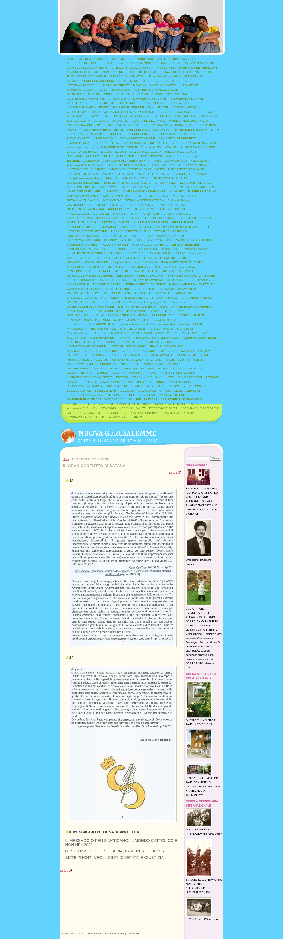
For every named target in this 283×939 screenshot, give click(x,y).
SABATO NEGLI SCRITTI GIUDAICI (130, 169)
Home (70, 58)
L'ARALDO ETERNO (79, 218)
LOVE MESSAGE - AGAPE (196, 333)
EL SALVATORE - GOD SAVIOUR (87, 76)
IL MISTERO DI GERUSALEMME (103, 129)
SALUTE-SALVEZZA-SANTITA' (134, 94)
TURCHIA (124, 337)
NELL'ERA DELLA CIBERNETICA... (176, 116)
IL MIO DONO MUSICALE (142, 63)
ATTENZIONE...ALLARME (109, 72)
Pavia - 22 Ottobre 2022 (115, 196)
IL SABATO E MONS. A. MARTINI (126, 165)
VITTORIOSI (74, 187)
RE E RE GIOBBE (182, 222)
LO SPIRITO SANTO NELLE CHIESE (156, 89)
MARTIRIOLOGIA (180, 381)
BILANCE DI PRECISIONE (83, 182)
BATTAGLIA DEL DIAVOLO (83, 200)
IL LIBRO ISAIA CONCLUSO (198, 147)
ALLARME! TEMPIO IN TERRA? (86, 253)
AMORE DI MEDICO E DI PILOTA (188, 120)
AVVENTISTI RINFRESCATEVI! (176, 58)
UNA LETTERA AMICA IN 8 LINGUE (127, 178)
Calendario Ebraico (78, 333)
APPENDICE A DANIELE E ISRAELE (118, 125)
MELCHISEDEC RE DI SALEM (186, 169)
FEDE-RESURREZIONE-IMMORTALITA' (91, 324)
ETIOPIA (104, 107)
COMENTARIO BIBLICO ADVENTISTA (116, 258)
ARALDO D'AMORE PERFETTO (178, 138)
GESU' (99, 191)
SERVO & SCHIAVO (150, 156)
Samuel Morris (197, 253)
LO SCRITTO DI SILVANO (114, 89)
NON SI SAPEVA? (178, 103)
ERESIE (138, 196)
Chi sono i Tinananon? (196, 249)
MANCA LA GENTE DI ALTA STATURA (191, 284)
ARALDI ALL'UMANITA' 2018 (122, 350)
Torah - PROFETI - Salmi (145, 213)
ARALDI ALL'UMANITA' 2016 (166, 346)
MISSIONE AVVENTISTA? (82, 293)
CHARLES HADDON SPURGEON (191, 306)
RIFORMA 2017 (136, 346)
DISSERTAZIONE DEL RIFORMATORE (90, 306)
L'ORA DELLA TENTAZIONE (191, 173)
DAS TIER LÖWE (171, 63)
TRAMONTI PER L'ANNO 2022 (85, 395)
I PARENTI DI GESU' (79, 191)
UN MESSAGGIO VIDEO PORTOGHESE (190, 240)
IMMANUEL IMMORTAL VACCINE (87, 262)
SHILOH (157, 297)
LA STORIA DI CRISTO (106, 284)
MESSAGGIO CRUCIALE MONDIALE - (156, 337)
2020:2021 (122, 280)
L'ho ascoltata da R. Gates (82, 173)
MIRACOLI (139, 85)
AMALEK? (171, 147)
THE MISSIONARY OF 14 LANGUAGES (192, 275)
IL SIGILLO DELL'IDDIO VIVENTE (87, 67)
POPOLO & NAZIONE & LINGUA (163, 125)
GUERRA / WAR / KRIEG (82, 364)
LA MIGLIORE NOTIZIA (171, 209)
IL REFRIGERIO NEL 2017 (83, 342)
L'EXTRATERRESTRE (185, 244)
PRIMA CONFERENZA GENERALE (181, 262)
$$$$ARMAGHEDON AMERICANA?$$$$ (142, 306)
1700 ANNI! (150, 262)
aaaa (70, 147)
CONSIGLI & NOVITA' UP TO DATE (198, 377)
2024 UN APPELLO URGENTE (105, 134)
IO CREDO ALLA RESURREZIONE (133, 58)
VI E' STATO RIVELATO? (201, 187)
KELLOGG (211, 227)
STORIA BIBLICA (151, 147)
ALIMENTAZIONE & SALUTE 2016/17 (129, 404)
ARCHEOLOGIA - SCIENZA (116, 381)
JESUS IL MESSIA (78, 142)
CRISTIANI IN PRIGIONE (197, 297)
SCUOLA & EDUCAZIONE (196, 350)
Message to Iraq (135, 311)
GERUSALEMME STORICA (83, 112)
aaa (79, 147)
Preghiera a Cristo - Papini (145, 266)
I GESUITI (116, 297)
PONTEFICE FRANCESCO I (84, 399)
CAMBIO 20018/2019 (167, 319)
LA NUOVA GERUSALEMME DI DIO (88, 319)
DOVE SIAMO (193, 368)
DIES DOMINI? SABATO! (193, 165)
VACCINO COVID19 (184, 196)
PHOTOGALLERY (117, 386)
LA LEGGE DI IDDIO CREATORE (86, 297)
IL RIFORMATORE (106, 227)
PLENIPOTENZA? (112, 63)
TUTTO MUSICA (176, 280)
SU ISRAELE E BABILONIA (190, 129)
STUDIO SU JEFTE (186, 112)
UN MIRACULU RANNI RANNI (166, 311)
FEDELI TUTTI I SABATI (143, 72)
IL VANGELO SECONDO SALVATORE (90, 377)
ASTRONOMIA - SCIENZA (127, 359)
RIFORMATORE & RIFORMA (109, 355)
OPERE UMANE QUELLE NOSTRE (120, 103)
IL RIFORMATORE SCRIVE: (149, 98)
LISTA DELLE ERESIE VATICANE (87, 231)
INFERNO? (111, 240)
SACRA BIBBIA (183, 293)
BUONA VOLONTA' (78, 138)
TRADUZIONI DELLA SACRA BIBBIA (123, 293)
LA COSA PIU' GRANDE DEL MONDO (90, 280)
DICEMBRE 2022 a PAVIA (100, 187)
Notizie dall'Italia (200, 160)
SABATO (159, 169)
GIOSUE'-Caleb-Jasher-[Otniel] (85, 315)
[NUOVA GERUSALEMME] (68, 434)
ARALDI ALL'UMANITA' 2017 (84, 350)
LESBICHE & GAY (157, 196)
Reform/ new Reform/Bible (165, 76)
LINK (159, 377)
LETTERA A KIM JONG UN (83, 85)
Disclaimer (133, 933)
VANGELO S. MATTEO (162, 85)
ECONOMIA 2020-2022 (163, 408)
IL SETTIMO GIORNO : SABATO (86, 169)
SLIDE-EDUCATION (79, 390)
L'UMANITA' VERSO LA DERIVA (166, 253)
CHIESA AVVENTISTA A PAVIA (85, 165)
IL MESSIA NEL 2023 (113, 151)
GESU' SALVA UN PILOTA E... (127, 76)
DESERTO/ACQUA (104, 138)
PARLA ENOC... (76, 328)
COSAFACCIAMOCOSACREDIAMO (134, 373)
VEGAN (98, 404)
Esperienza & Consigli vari (83, 160)
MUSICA (115, 368)
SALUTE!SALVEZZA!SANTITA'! (85, 209)
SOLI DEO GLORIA (78, 120)
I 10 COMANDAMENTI (203, 280)
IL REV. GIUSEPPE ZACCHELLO (130, 231)
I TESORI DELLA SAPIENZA (171, 231)
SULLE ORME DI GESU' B (180, 151)
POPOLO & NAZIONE (80, 125)
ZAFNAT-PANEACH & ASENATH (139, 187)
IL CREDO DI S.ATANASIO (160, 218)
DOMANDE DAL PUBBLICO (148, 386)
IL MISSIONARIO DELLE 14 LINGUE (89, 271)
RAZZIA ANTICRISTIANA (144, 412)
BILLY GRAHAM (76, 337)
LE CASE (162, 107)
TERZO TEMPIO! (127, 81)
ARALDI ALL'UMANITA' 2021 (126, 253)
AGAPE (169, 156)
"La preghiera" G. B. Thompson (106, 266)
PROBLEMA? (110, 182)
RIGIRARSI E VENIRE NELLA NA (133, 107)
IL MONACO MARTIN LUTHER (85, 417)
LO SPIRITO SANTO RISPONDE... (87, 346)
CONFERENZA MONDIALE (199, 337)
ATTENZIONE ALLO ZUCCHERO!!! (131, 67)
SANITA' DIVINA (154, 103)
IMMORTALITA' (203, 72)
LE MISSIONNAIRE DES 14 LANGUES (90, 275)
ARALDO (126, 240)
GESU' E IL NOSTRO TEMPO (189, 142)
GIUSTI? (198, 324)
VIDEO (170, 377)
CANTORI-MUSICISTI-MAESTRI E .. (88, 249)
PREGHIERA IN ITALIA (103, 328)
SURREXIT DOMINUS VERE (151, 222)
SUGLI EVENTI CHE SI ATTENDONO (178, 94)
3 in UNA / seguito (119, 98)
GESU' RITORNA (124, 249)
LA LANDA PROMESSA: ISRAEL (140, 227)
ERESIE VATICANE (136, 297)
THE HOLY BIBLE (159, 293)
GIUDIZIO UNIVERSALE (171, 235)
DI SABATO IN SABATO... (82, 151)
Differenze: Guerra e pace (117, 173)
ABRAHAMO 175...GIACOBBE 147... (89, 116)
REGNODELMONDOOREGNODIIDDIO (90, 81)
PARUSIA (160, 381)
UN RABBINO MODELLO (176, 72)
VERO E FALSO (193, 76)
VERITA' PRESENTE (138, 319)
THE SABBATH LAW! (161, 165)
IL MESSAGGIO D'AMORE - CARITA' (155, 333)
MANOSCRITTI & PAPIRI (82, 381)
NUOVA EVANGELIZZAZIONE (162, 364)
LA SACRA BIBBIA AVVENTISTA (178, 289)
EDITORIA (122, 377)
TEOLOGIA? (208, 112)
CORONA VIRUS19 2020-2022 (199, 408)
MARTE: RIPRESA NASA (130, 271)
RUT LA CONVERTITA (112, 302)
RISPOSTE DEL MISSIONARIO (187, 386)
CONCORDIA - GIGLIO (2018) (138, 390)
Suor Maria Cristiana (132, 328)
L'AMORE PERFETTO (106, 142)
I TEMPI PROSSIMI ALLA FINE (170, 178)
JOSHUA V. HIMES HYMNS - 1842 (158, 249)
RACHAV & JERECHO (121, 315)
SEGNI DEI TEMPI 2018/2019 (112, 333)
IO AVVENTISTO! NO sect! (178, 412)
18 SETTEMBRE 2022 (121, 204)
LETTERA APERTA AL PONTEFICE (145, 284)
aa (86, 147)
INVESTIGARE (147, 204)
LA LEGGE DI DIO (77, 355)
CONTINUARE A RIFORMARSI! (86, 98)
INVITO (183, 258)
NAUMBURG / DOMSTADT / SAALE (151, 355)
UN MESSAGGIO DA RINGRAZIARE (144, 191)
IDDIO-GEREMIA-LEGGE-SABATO (174, 134)
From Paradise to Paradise (174, 324)
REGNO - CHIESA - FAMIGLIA (85, 386)
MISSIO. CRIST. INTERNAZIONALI (87, 359)
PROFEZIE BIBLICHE (172, 395)
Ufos (95, 408)
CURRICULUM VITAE (80, 373)
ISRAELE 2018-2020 (169, 368)
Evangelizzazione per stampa (85, 178)
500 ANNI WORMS (78, 284)
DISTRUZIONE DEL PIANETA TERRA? (125, 160)
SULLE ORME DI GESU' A (145, 151)
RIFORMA (117, 346)
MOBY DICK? (209, 116)
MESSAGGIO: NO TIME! (138, 368)
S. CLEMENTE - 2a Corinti (83, 222)
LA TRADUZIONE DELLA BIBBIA (135, 289)
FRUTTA (193, 404)
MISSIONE (114, 395)
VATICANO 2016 (114, 399)
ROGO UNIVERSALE (115, 244)
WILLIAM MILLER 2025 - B (155, 112)
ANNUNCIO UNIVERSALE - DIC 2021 (118, 218)
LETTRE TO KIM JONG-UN (159, 258)
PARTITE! (136, 235)
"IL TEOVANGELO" (165, 182)
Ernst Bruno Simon (189, 156)
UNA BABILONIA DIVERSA (83, 244)
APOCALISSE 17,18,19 (81, 103)
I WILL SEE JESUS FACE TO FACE (88, 213)
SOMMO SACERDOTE (116, 85)
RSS (64, 933)
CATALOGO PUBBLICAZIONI (177, 373)
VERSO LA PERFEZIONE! (82, 63)
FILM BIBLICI (185, 328)
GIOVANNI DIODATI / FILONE (137, 138)
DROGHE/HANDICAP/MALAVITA (87, 368)
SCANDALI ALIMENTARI (170, 404)
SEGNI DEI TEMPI (106, 390)
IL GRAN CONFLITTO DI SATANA (117, 147)
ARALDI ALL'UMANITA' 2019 (160, 350)
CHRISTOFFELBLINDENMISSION (181, 399)
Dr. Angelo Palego (179, 200)
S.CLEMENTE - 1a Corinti (195, 218)
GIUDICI (143, 315)
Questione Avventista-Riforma (136, 324)
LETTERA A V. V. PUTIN (116, 222)
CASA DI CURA (116, 412)
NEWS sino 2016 (142, 377)
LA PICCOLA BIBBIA (79, 227)
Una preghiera (75, 266)
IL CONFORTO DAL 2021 (179, 266)
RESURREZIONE (146, 399)
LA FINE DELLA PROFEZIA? (153, 173)
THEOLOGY (144, 381)
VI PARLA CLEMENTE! (191, 315)
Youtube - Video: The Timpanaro (184, 359)
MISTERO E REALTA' (172, 204)
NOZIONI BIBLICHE (79, 72)
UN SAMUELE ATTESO (81, 302)
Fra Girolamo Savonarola (148, 280)
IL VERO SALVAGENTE (136, 182)
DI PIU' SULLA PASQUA (185, 107)
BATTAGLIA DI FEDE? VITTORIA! (144, 200)
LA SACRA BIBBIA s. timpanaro (132, 116)
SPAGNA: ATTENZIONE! (81, 89)
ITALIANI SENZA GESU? (200, 63)
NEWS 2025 (108, 408)
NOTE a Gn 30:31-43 (161, 328)
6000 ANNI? (120, 213)
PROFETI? (73, 129)
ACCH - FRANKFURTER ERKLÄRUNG (192, 191)
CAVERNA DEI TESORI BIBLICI (86, 204)
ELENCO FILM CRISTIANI (139, 395)
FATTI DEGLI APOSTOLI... (93, 58)
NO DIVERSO (120, 120)
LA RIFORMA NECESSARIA (84, 240)
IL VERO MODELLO (115, 235)
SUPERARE (101, 120)
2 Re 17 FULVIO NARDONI (83, 235)
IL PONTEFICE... (190, 85)
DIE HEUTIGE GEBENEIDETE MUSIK (89, 94)
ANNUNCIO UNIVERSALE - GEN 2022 (130, 209)
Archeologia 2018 (77, 408)
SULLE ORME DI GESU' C (83, 156)
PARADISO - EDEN (78, 404)
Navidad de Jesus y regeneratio (148, 302)
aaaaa (214, 142)
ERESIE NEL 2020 (163, 315)
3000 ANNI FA (149, 81)
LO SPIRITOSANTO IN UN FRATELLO (145, 142)
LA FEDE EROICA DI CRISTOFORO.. (148, 129)
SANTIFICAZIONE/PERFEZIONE (197, 67)
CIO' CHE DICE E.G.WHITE (148, 120)
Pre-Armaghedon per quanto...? (182, 227)
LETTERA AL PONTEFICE (195, 182)
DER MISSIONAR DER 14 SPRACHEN (140, 275)
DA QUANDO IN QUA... (177, 213)
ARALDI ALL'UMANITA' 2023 (170, 160)
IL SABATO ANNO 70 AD (107, 311)
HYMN (150, 235)
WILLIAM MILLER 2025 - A (120, 112)
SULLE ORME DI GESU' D (118, 156)
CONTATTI (103, 373)
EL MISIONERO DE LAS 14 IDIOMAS (170, 271)
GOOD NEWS (75, 134)
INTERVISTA (154, 359)
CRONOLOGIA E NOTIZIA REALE (120, 364)
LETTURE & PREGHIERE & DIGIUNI (155, 342)
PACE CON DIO (111, 200)
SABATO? (113, 191)
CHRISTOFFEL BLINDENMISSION (180, 390)
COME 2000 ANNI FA (174, 81)
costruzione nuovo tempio (82, 196)
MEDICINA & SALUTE (132, 408)
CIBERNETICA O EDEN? (201, 125)
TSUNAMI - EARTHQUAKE (192, 355)
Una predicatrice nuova (125, 262)
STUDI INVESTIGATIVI (116, 342)
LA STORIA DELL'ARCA (81, 107)
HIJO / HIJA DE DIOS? (149, 240)
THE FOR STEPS (172, 187)
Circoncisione (179, 302)
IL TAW (214, 129)
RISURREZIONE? (138, 134)
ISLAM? (118, 319)
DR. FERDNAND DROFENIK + (85, 412)
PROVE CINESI (165, 67)
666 (130, 399)
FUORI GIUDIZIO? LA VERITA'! (150, 244)
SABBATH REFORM (102, 337)
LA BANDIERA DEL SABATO (125, 417)
